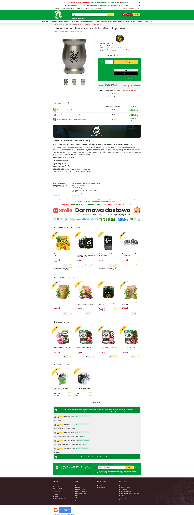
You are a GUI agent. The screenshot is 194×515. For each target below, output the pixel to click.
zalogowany (110, 456)
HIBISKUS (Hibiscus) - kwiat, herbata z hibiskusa (63, 348)
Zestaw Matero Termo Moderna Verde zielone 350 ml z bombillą (61, 389)
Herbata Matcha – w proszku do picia (63, 303)
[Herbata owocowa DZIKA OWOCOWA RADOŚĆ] (108, 337)
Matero (60, 21)
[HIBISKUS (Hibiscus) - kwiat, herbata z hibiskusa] (63, 337)
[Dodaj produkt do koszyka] (70, 266)
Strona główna (61, 24)
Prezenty (139, 21)
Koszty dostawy (97, 8)
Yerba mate (45, 21)
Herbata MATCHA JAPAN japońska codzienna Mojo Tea (130, 303)
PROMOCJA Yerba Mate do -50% (74, 5)
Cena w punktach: (103, 94)
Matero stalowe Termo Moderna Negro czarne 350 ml (82, 389)
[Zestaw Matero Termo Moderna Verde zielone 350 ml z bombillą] (62, 378)
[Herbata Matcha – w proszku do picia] (63, 292)
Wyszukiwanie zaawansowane (78, 18)
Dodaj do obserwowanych (132, 78)
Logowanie (124, 8)
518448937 (56, 8)
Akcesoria (75, 21)
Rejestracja (131, 8)
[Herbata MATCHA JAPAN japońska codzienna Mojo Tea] (131, 292)
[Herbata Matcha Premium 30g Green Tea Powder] (108, 292)
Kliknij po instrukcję (130, 90)
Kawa (115, 21)
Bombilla (66, 21)
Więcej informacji (136, 85)
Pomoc (87, 8)
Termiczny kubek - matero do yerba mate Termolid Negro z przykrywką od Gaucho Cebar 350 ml (86, 255)
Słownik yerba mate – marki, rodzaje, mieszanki (64, 514)
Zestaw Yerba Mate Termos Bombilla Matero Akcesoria (70, 114)
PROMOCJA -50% (130, 21)
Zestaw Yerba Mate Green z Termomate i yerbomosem (70, 109)
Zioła (109, 21)
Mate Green (110, 43)
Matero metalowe (73, 24)
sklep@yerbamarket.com (68, 8)
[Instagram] (125, 500)
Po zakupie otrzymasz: (104, 96)
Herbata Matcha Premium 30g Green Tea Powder (108, 303)
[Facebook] (121, 500)
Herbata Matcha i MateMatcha (66, 277)
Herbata (103, 21)
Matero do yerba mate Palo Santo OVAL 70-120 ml (130, 254)
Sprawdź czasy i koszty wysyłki (132, 50)
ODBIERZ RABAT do (76, 468)
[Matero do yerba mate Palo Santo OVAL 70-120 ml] (131, 242)
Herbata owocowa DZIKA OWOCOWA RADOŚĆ (108, 348)
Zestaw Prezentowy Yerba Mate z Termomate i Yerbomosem (71, 119)
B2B (151, 21)
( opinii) (120, 47)
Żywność (120, 21)
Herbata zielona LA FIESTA (128, 347)
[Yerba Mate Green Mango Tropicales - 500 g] (63, 242)
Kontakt (80, 8)
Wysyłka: (102, 50)
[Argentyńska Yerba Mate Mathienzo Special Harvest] (108, 242)
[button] (139, 9)
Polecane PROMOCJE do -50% (67, 227)
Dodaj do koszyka (126, 62)
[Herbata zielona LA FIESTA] (131, 337)
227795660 (57, 494)
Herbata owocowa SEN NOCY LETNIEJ (84, 348)
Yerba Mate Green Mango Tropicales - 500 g (63, 254)
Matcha (96, 21)
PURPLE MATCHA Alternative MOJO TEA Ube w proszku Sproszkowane (85, 303)
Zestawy (53, 21)
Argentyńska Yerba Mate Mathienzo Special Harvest (107, 254)
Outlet (146, 21)
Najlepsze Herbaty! (61, 322)
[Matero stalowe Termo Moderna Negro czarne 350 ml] (83, 378)
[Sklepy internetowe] (135, 507)
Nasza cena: (103, 55)
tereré (71, 181)
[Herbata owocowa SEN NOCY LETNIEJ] (86, 337)
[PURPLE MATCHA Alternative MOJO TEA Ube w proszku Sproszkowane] (86, 292)
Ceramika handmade (86, 21)
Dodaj (129, 467)
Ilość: (101, 61)
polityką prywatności (124, 472)
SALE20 (127, 5)
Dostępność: (103, 49)
